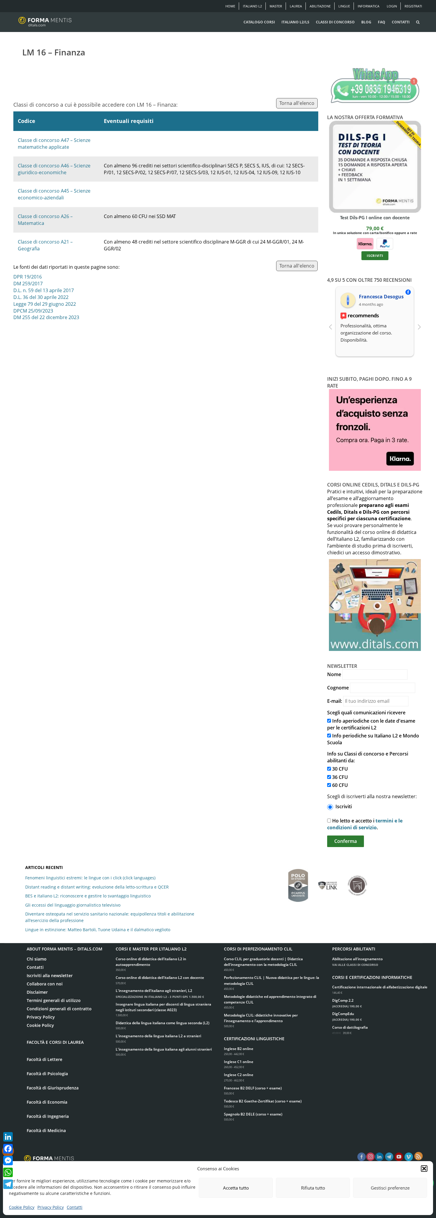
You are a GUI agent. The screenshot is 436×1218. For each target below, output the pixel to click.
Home (230, 6)
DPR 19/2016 (27, 276)
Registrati (413, 6)
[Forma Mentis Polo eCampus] (298, 882)
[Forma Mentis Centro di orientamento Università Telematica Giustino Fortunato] (357, 882)
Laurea (296, 6)
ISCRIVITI (375, 256)
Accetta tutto (236, 1188)
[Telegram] (8, 1184)
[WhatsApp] (8, 1172)
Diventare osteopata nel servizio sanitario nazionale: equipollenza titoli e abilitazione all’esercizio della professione (109, 917)
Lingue (344, 6)
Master (276, 6)
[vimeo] (409, 1157)
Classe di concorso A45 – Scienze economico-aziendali (54, 194)
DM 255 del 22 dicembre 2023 (46, 317)
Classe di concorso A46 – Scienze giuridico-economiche (54, 169)
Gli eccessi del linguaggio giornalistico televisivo (72, 905)
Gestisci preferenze (390, 1188)
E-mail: (334, 701)
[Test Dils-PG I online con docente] (375, 167)
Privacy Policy (50, 1207)
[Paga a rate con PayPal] (384, 243)
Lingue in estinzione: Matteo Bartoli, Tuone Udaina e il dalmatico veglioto (97, 929)
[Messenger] (8, 1160)
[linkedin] (379, 1157)
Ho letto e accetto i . (364, 824)
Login (392, 6)
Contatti (74, 1207)
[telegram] (389, 1157)
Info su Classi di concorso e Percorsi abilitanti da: (367, 757)
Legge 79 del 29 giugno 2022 (44, 304)
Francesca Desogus (381, 296)
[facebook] (361, 1157)
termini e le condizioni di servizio (364, 824)
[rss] (418, 1156)
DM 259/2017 (28, 283)
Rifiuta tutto (313, 1188)
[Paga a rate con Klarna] (365, 243)
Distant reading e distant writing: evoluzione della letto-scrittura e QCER (97, 887)
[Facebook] (8, 1149)
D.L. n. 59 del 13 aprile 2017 (43, 290)
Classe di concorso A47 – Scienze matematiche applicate (54, 143)
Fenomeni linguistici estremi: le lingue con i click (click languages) (90, 878)
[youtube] (399, 1157)
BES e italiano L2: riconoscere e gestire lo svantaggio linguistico (88, 896)
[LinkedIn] (8, 1137)
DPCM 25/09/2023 (33, 311)
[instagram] (370, 1157)
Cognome (338, 687)
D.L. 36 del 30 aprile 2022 (41, 297)
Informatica (368, 6)
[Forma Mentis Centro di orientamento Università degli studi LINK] (327, 882)
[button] (424, 1168)
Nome (334, 674)
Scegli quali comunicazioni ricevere (366, 712)
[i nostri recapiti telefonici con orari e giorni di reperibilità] (375, 86)
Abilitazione (320, 6)
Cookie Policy (21, 1207)
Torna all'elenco (296, 103)
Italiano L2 (252, 6)
